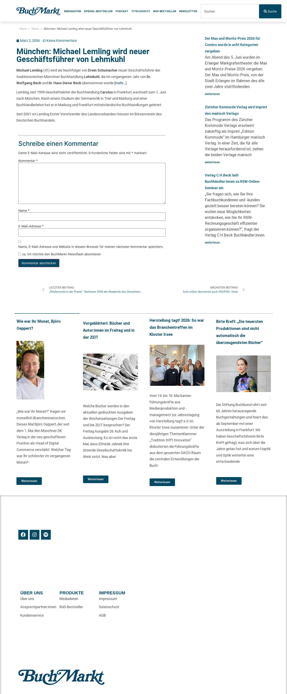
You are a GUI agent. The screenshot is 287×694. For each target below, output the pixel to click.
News (35, 28)
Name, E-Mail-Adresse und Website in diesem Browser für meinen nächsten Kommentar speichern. (90, 246)
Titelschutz (140, 11)
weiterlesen (212, 94)
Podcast (122, 11)
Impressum (108, 599)
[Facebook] (23, 535)
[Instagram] (34, 535)
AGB (102, 615)
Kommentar (28, 160)
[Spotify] (46, 535)
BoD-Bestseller (164, 11)
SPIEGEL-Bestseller (98, 11)
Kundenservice (32, 615)
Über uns (27, 599)
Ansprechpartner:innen (38, 607)
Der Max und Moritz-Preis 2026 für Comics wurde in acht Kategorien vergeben (232, 44)
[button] (17, 398)
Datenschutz (109, 607)
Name (23, 210)
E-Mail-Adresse (31, 226)
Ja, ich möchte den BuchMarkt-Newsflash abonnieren (61, 254)
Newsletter (188, 11)
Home (23, 28)
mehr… (120, 83)
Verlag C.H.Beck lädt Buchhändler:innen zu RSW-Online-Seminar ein (232, 181)
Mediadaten (72, 11)
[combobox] (230, 11)
